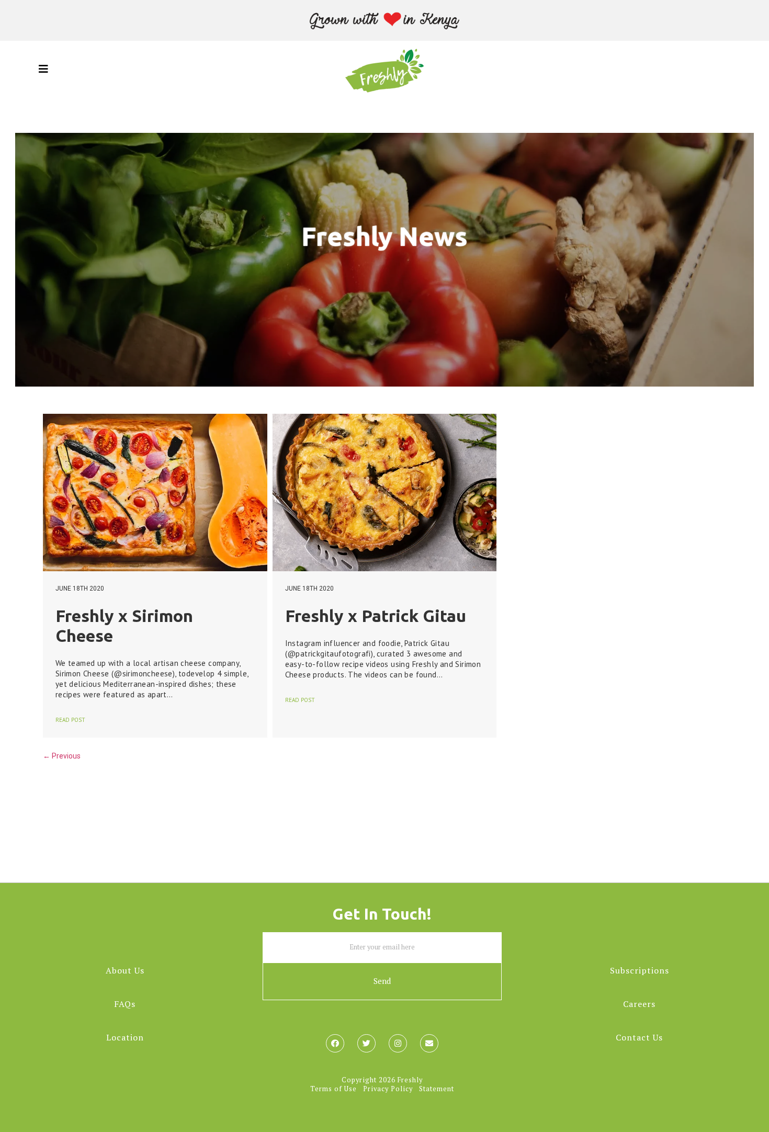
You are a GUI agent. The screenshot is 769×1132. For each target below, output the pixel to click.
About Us (125, 970)
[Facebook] (335, 1043)
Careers (639, 1004)
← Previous (62, 756)
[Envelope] (429, 1043)
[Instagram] (398, 1043)
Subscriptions (639, 970)
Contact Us (639, 1037)
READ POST (70, 719)
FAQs (124, 1004)
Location (125, 1037)
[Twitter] (366, 1043)
